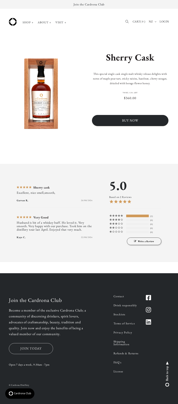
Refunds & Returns (126, 353)
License (118, 371)
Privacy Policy (123, 332)
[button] (28, 22)
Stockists (119, 314)
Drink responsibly (125, 305)
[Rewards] (19, 393)
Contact (119, 296)
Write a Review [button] (146, 241)
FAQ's (118, 362)
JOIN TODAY (31, 348)
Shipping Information (122, 343)
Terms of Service (124, 323)
